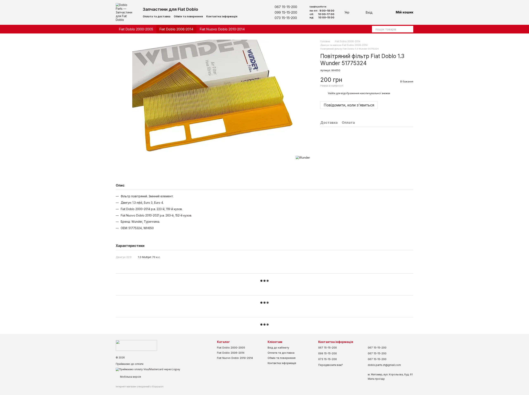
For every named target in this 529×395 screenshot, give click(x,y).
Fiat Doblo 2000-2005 (136, 29)
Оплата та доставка (156, 16)
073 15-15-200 (286, 18)
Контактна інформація (221, 16)
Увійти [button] (331, 93)
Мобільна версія (130, 376)
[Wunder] (303, 158)
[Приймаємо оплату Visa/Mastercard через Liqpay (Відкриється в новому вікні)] (148, 369)
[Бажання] (380, 12)
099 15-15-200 (286, 12)
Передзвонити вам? (330, 364)
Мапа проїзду (376, 378)
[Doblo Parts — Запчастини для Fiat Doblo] (136, 345)
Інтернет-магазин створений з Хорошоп (139, 386)
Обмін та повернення (188, 16)
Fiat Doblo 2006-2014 (176, 29)
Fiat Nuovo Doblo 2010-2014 (222, 29)
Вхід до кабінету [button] (278, 347)
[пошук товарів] (410, 29)
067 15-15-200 (286, 7)
